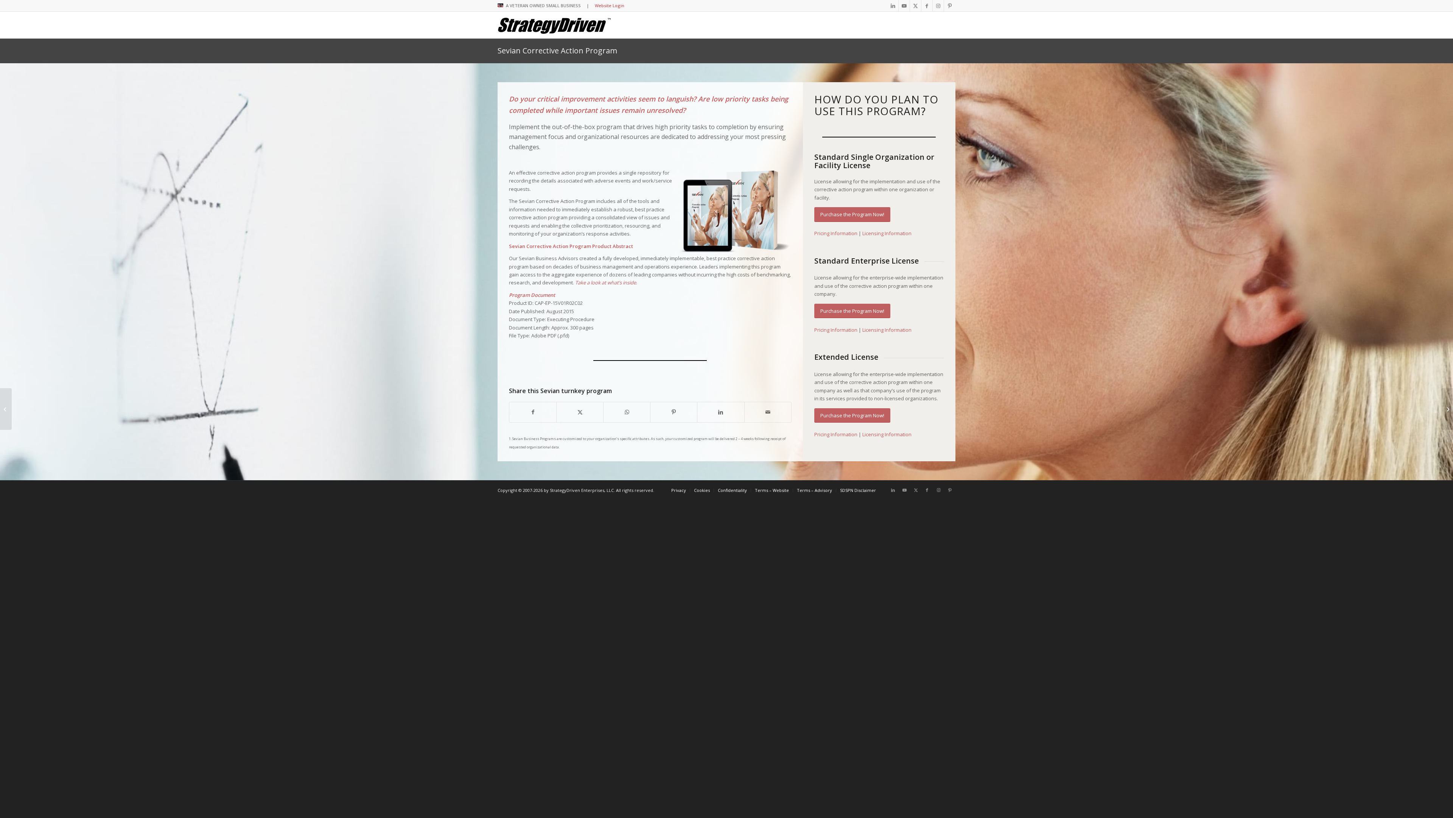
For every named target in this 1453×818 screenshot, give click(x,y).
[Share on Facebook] (532, 412)
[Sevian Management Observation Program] (1447, 409)
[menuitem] (678, 490)
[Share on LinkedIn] (720, 412)
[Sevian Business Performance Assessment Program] (6, 409)
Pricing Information (835, 233)
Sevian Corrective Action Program (557, 50)
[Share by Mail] (768, 412)
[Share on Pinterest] (673, 412)
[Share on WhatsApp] (627, 412)
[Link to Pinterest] (949, 5)
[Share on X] (580, 412)
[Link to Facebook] (926, 5)
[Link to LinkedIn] (892, 5)
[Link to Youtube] (904, 5)
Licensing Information (887, 233)
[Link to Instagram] (938, 5)
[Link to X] (915, 5)
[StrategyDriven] (554, 25)
